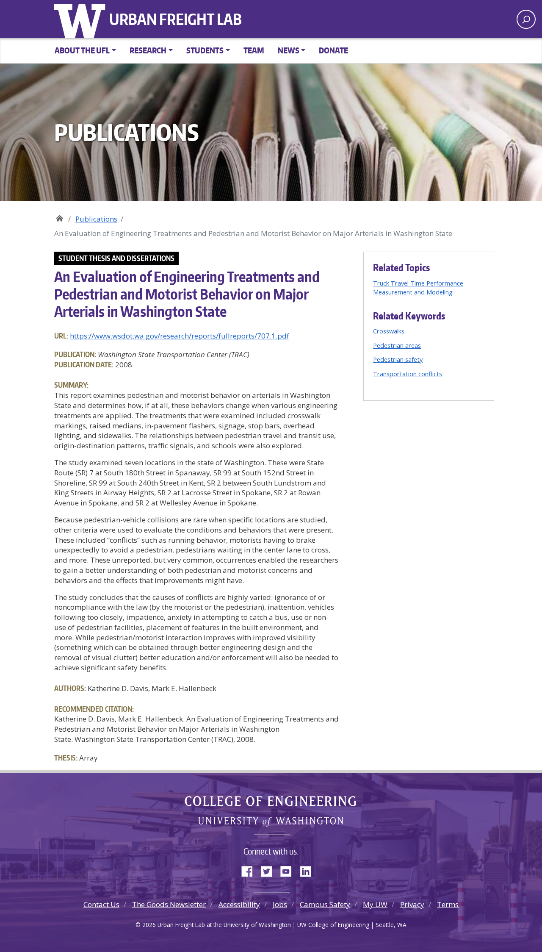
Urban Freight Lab (175, 19)
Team (253, 50)
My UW (375, 904)
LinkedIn (309, 869)
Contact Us (101, 904)
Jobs (280, 904)
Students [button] (205, 50)
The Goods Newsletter (169, 904)
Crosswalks (388, 331)
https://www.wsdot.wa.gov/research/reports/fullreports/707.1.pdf (179, 336)
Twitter (270, 869)
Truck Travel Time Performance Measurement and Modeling (418, 287)
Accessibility (239, 904)
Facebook (250, 869)
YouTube (289, 869)
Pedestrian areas (397, 345)
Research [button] (148, 50)
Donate (333, 50)
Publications (96, 219)
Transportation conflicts (407, 373)
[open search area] (526, 19)
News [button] (288, 50)
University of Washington (81, 19)
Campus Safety (325, 904)
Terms (448, 904)
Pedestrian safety (398, 359)
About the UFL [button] (82, 50)
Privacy (412, 904)
